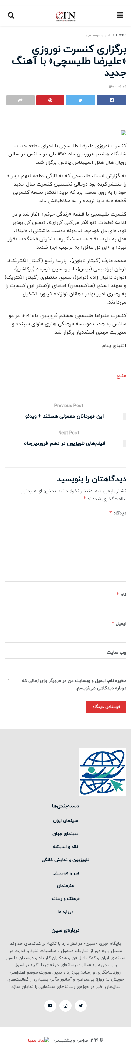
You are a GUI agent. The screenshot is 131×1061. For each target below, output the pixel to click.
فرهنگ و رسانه (65, 899)
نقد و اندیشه (65, 847)
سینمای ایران (65, 821)
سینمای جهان (65, 834)
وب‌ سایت (116, 652)
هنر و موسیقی (98, 35)
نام (121, 594)
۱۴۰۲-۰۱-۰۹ (117, 87)
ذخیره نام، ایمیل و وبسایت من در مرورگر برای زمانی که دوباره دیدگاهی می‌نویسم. (74, 684)
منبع (121, 375)
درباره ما (65, 912)
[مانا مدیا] (40, 1041)
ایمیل (118, 623)
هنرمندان (65, 886)
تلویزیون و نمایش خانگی (65, 860)
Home (121, 35)
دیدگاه (117, 513)
